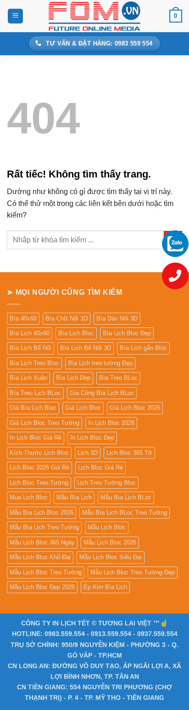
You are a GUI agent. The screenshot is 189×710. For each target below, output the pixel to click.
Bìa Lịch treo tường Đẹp (100, 363)
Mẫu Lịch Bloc (107, 527)
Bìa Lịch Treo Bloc (34, 363)
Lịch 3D (88, 452)
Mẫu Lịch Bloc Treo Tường (46, 572)
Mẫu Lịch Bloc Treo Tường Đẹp (132, 572)
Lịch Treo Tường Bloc (106, 482)
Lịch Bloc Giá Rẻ (100, 467)
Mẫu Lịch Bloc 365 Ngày (42, 542)
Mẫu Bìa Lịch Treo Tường (44, 527)
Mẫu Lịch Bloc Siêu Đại (110, 557)
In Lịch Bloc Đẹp (92, 437)
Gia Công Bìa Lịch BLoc (102, 392)
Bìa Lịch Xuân (28, 377)
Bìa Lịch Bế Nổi (30, 347)
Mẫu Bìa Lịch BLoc (125, 497)
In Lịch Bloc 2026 (111, 422)
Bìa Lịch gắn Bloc (143, 347)
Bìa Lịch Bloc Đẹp (127, 333)
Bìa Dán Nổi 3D (117, 318)
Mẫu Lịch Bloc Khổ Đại (40, 557)
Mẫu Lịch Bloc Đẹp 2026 (42, 587)
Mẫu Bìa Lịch (74, 497)
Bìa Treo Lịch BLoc (35, 392)
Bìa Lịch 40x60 (30, 333)
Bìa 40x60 (23, 318)
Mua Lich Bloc (29, 497)
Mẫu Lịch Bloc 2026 (109, 542)
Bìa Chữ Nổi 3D (66, 318)
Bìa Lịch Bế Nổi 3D (85, 347)
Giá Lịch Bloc (83, 407)
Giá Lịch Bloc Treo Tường (44, 422)
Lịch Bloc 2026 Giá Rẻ (39, 467)
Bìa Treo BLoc (118, 377)
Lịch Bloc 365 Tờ (129, 452)
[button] (15, 16)
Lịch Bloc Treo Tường (39, 482)
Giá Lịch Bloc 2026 (135, 407)
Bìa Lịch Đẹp (73, 377)
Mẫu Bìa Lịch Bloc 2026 (41, 512)
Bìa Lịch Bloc (76, 333)
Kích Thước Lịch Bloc (39, 452)
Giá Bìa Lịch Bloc (33, 407)
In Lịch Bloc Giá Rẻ (35, 437)
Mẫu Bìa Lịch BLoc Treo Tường (124, 512)
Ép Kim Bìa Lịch (105, 587)
